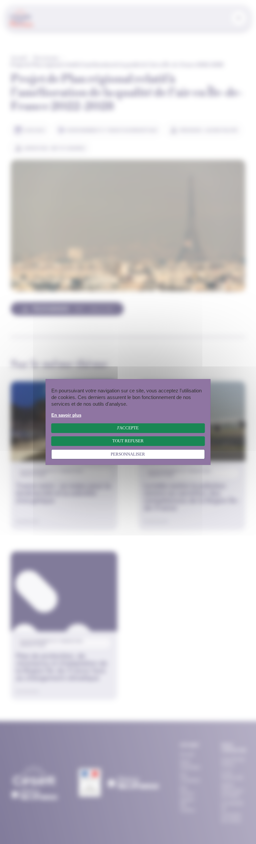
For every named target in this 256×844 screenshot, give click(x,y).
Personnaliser (128, 454)
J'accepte (128, 428)
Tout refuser (128, 441)
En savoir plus (66, 415)
